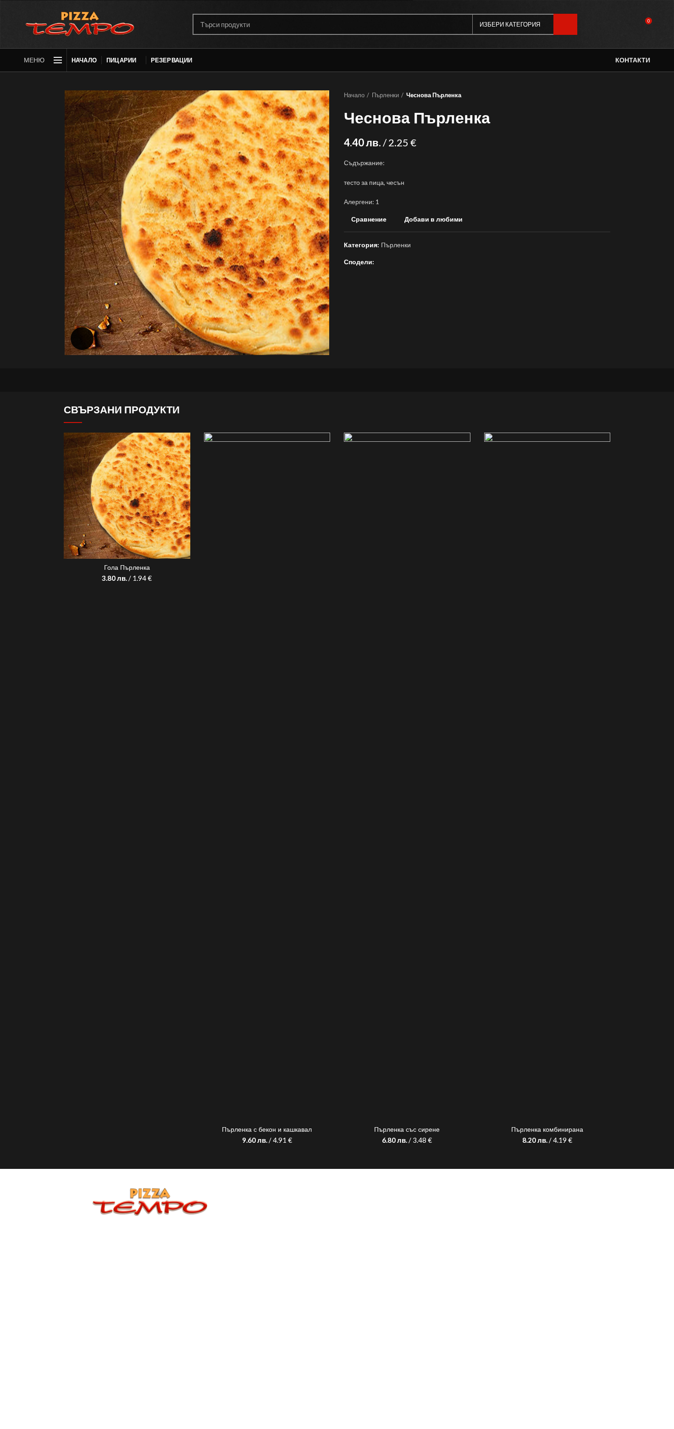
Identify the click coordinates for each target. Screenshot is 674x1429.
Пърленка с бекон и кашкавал (267, 1129)
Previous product (587, 95)
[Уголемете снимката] (82, 338)
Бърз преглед (183, 468)
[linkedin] (414, 262)
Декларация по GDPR (150, 1283)
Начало (354, 95)
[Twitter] (393, 262)
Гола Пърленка (127, 567)
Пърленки (385, 95)
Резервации (150, 1252)
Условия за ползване (150, 1272)
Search (565, 24)
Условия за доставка (150, 1262)
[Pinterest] (404, 262)
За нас (150, 1242)
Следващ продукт (605, 95)
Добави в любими (433, 219)
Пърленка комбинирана (547, 1129)
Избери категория (510, 24)
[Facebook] (383, 262)
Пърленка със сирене (407, 1129)
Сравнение (369, 219)
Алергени (150, 1293)
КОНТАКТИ (632, 60)
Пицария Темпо (110, 1415)
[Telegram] (425, 262)
